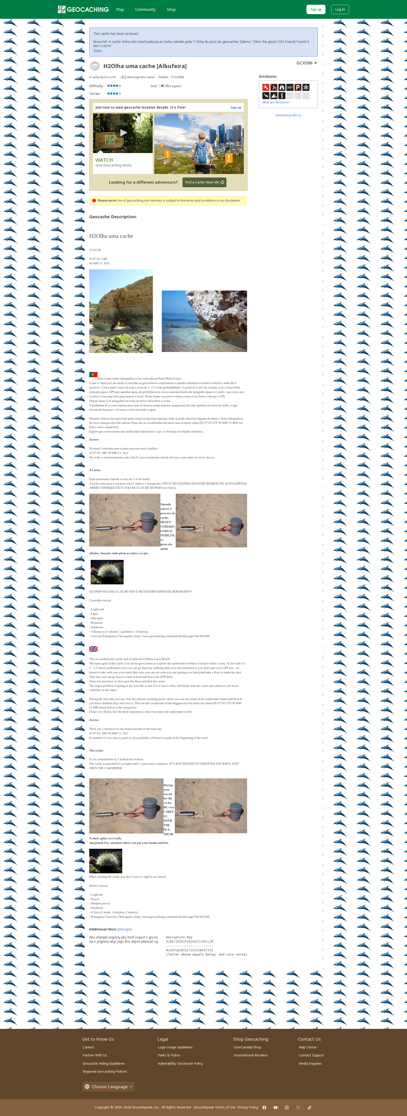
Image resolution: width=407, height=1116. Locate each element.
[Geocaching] (83, 9)
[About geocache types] (95, 66)
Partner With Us (95, 1055)
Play (120, 9)
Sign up (316, 9)
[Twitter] (298, 1107)
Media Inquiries (310, 1063)
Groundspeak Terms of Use (215, 1107)
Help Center (308, 1047)
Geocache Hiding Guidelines (104, 1063)
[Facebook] (264, 1107)
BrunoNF (110, 77)
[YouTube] (275, 1107)
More (97, 50)
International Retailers (251, 1055)
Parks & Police (169, 1055)
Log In (340, 9)
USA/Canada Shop (247, 1047)
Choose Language (110, 1086)
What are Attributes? (276, 102)
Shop (171, 9)
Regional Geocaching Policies (105, 1071)
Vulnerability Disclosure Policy (180, 1063)
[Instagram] (287, 1107)
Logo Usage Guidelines (175, 1047)
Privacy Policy (247, 1107)
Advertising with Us (288, 115)
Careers (88, 1047)
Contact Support (311, 1055)
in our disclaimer (228, 200)
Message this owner (141, 77)
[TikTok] (309, 1107)
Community (145, 9)
